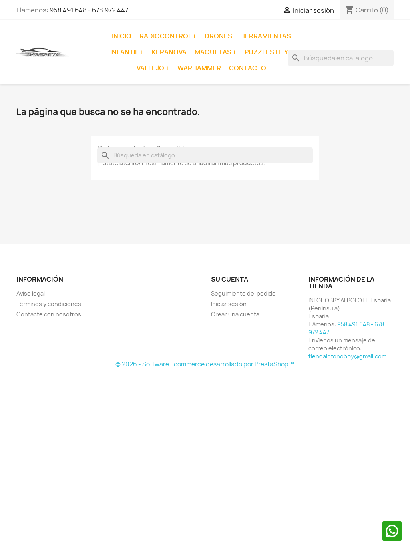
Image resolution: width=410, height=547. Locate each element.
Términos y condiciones (48, 304)
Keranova (169, 52)
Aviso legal (30, 293)
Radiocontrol (166, 36)
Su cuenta (229, 279)
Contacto (247, 68)
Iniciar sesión (229, 304)
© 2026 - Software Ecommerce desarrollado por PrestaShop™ (204, 364)
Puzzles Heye (268, 52)
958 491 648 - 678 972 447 (89, 10)
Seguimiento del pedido (243, 293)
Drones (218, 36)
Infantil (124, 52)
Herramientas (265, 36)
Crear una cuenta (235, 314)
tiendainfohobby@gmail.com (347, 356)
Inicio (121, 36)
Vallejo (151, 68)
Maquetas (214, 52)
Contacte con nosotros (48, 314)
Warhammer (199, 68)
